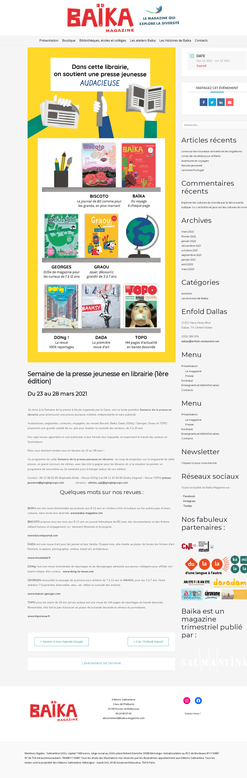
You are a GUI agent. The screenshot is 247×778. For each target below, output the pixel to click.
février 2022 (188, 236)
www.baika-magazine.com (86, 513)
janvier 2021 (188, 259)
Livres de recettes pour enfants (200, 155)
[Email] (229, 102)
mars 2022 (187, 231)
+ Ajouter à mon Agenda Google (61, 642)
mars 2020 (187, 269)
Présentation (48, 40)
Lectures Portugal (192, 170)
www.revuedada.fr (39, 558)
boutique (187, 380)
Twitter (187, 506)
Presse (189, 375)
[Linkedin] (221, 102)
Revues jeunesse (191, 165)
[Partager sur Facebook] (203, 102)
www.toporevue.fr (39, 616)
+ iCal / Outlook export (148, 642)
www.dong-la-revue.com (78, 571)
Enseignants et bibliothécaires (200, 385)
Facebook (189, 496)
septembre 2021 (191, 254)
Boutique (68, 40)
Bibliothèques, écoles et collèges (102, 40)
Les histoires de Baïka (175, 40)
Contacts (201, 40)
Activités (186, 293)
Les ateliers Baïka (143, 40)
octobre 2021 (189, 250)
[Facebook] (198, 700)
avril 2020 (187, 264)
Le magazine (193, 371)
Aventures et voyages (195, 160)
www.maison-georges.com (44, 594)
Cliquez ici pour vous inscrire (199, 462)
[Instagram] (186, 700)
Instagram (189, 501)
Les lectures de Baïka (194, 298)
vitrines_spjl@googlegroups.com (108, 483)
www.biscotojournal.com (43, 535)
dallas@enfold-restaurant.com (200, 341)
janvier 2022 (188, 241)
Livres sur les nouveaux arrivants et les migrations (211, 151)
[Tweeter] (212, 102)
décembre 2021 (191, 245)
